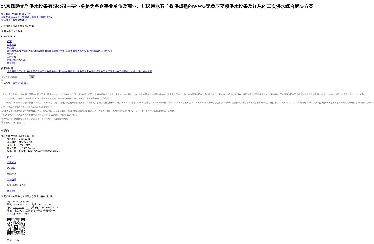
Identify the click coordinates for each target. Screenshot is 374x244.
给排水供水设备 (64, 50)
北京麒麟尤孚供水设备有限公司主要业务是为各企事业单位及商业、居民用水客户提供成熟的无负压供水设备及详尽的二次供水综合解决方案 (79, 71)
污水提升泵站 (105, 50)
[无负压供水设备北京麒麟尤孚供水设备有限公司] (27, 17)
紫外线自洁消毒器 (42, 50)
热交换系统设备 (90, 50)
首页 (9, 41)
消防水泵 (77, 50)
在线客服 (16, 14)
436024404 (24, 139)
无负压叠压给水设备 (17, 50)
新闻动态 (11, 54)
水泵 (30, 50)
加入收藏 (6, 14)
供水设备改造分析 (16, 60)
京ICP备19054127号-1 (18, 213)
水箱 (53, 50)
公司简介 (11, 44)
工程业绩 (11, 57)
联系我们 (26, 14)
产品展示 (11, 47)
